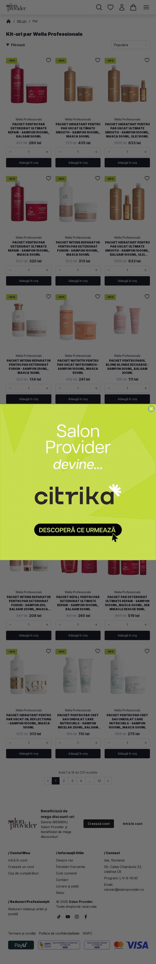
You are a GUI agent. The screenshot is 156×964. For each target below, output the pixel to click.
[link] (78, 482)
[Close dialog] (151, 409)
